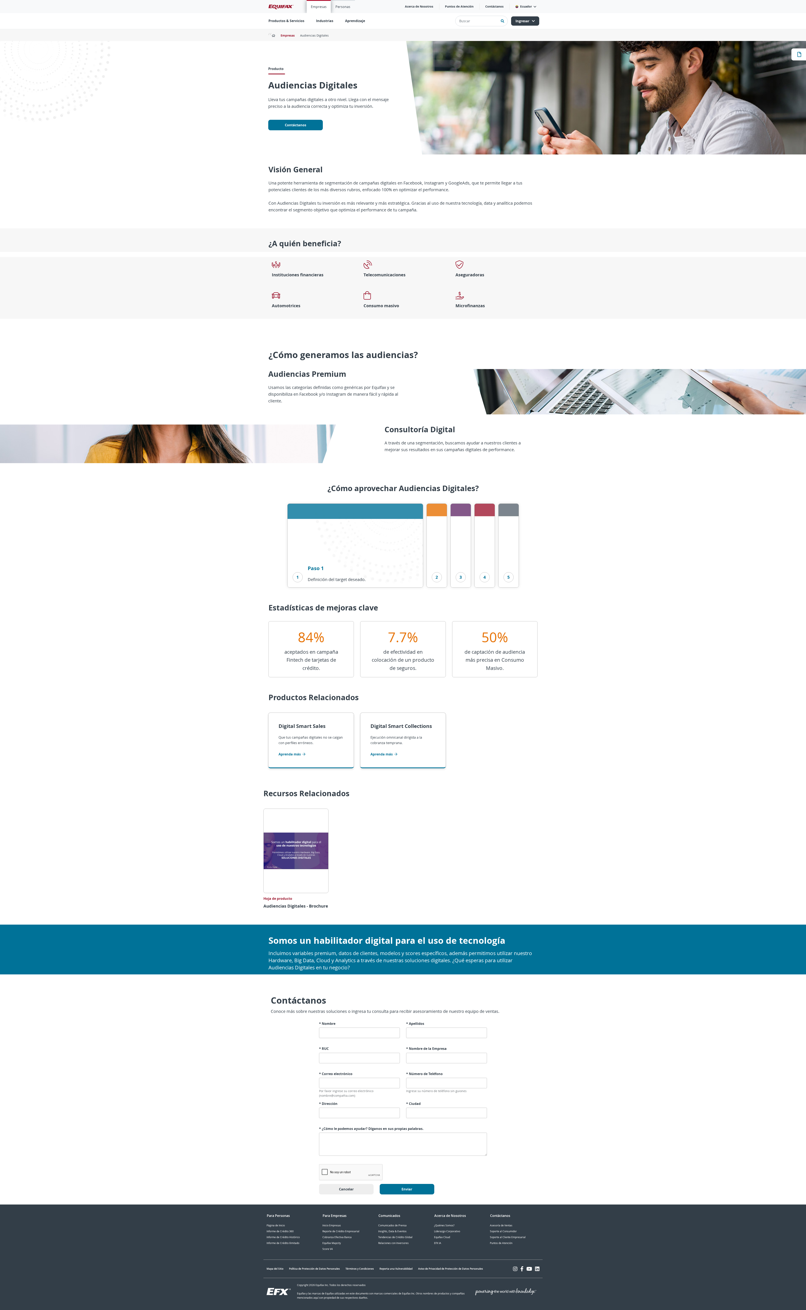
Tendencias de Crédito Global (395, 1237)
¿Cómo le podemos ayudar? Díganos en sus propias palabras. (371, 1129)
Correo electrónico (335, 1074)
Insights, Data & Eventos (392, 1231)
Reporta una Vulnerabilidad (395, 1268)
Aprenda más (290, 754)
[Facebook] (521, 1268)
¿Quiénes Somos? (444, 1225)
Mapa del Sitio (275, 1268)
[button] (525, 6)
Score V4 (327, 1249)
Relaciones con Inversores (393, 1243)
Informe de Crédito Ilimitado (283, 1243)
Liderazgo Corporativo (447, 1231)
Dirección (328, 1104)
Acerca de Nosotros (419, 6)
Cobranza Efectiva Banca (337, 1237)
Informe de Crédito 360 (280, 1231)
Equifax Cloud (442, 1237)
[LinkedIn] (537, 1268)
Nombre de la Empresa (426, 1048)
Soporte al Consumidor (503, 1231)
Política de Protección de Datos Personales (314, 1268)
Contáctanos (494, 6)
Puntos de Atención (459, 6)
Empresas (319, 6)
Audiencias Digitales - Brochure (295, 906)
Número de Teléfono (424, 1074)
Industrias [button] (324, 20)
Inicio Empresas (331, 1225)
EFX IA (437, 1243)
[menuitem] (319, 6)
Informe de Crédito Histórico (283, 1237)
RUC (324, 1048)
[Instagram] (515, 1268)
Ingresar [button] (523, 21)
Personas (342, 6)
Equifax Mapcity (331, 1243)
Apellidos (415, 1023)
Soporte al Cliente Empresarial (508, 1237)
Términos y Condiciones (359, 1268)
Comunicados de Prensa (392, 1225)
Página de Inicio (276, 1225)
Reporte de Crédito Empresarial (340, 1231)
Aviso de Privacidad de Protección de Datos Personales (450, 1268)
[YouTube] (529, 1268)
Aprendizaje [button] (355, 20)
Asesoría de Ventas (501, 1225)
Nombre (327, 1023)
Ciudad (413, 1104)
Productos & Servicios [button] (286, 20)
